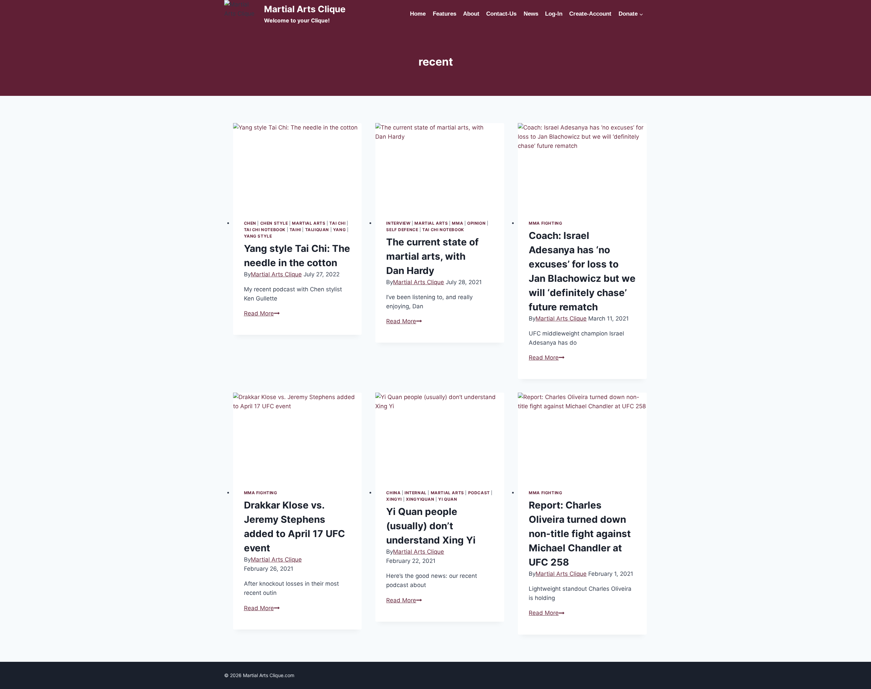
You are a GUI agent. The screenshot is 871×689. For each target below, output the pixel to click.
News (531, 14)
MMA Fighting (545, 223)
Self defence (402, 229)
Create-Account (590, 14)
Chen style (274, 223)
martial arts (308, 223)
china (393, 492)
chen (250, 223)
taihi (295, 229)
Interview (398, 223)
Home (418, 14)
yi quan (447, 499)
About (471, 14)
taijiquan (317, 229)
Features (444, 14)
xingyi (394, 499)
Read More (262, 313)
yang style (258, 236)
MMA (457, 223)
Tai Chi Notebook (265, 229)
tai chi (337, 223)
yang (339, 229)
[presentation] (297, 166)
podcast (479, 492)
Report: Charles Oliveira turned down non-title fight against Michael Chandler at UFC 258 (580, 533)
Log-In (553, 14)
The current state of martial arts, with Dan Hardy (432, 256)
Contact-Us (501, 14)
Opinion (476, 223)
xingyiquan (420, 499)
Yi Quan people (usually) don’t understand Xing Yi (431, 526)
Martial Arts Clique (276, 274)
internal (416, 492)
